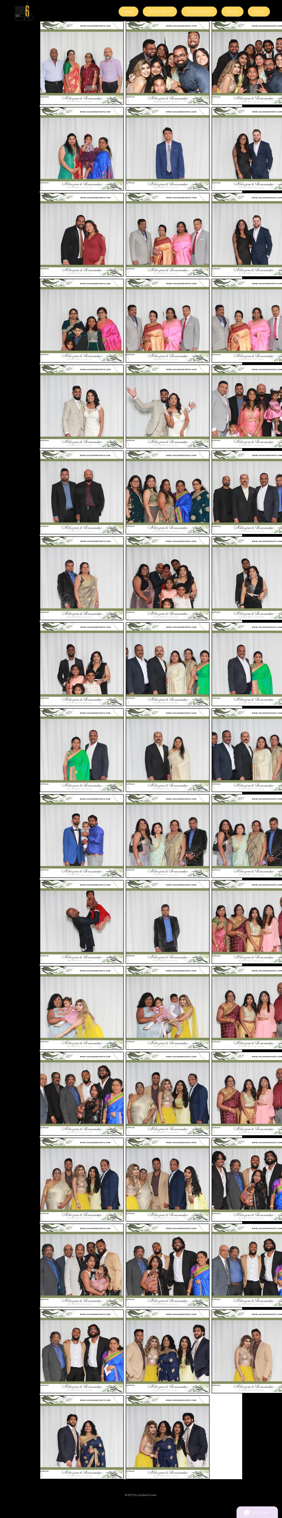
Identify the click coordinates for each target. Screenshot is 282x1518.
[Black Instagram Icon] (135, 1499)
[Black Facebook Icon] (125, 1499)
